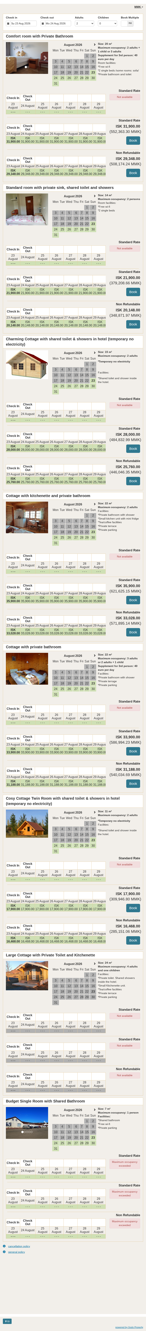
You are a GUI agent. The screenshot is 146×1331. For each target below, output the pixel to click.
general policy (16, 1251)
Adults (79, 17)
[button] (9, 58)
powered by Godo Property (129, 1327)
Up (8, 1321)
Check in (11, 17)
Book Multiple (130, 17)
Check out (47, 17)
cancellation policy (19, 1246)
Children (103, 17)
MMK (138, 6)
